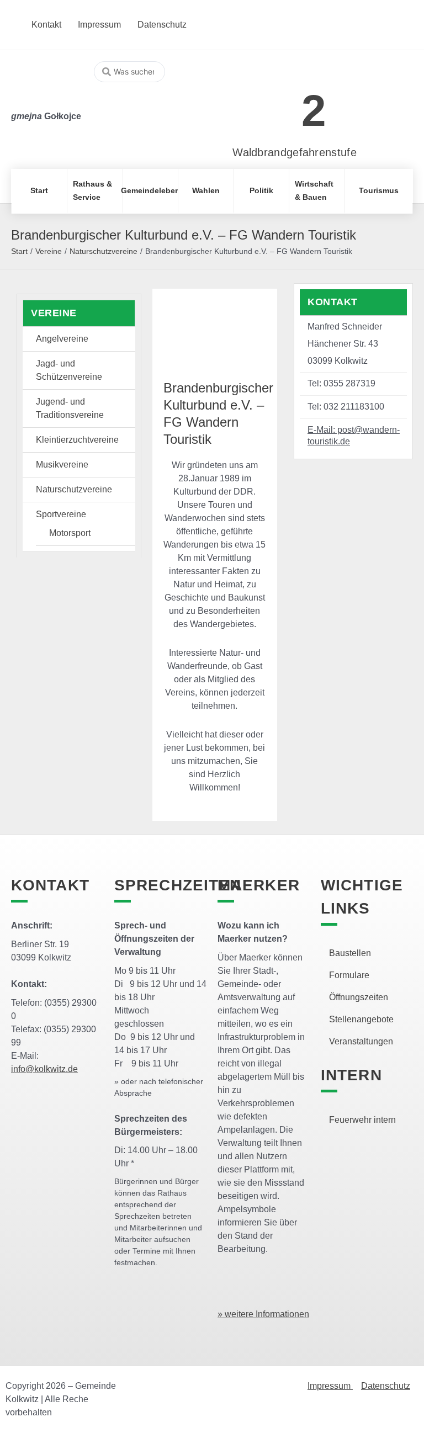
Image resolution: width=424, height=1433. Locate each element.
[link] (278, 104)
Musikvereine (62, 464)
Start (19, 251)
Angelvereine (62, 338)
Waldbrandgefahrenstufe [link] (294, 152)
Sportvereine (61, 514)
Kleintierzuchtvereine (77, 439)
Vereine (48, 251)
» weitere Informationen (263, 1314)
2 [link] (313, 110)
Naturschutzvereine (103, 251)
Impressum (330, 1385)
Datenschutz (385, 1385)
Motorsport (70, 533)
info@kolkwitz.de (44, 1069)
